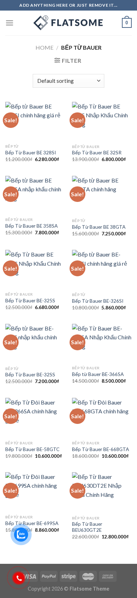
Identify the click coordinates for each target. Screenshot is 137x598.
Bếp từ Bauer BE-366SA (98, 374)
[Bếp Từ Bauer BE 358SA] (35, 195)
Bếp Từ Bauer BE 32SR (97, 152)
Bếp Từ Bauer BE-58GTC (32, 449)
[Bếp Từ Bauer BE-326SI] (102, 269)
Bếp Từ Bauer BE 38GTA (98, 227)
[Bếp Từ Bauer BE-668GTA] (102, 417)
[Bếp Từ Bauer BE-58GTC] (35, 417)
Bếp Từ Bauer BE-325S (30, 300)
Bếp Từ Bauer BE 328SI (30, 152)
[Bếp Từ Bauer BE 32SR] (102, 121)
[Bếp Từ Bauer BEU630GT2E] (102, 492)
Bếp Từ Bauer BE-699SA (31, 523)
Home (44, 47)
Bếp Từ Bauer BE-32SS (30, 374)
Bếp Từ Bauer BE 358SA (31, 226)
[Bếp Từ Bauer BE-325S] (35, 269)
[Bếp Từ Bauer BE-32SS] (35, 343)
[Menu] (9, 22)
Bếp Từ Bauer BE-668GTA (100, 449)
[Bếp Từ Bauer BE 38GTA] (102, 195)
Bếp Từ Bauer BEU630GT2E (87, 527)
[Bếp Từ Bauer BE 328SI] (35, 121)
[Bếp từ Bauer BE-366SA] (102, 343)
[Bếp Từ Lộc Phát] (68, 23)
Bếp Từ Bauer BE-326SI (97, 301)
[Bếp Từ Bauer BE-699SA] (35, 491)
